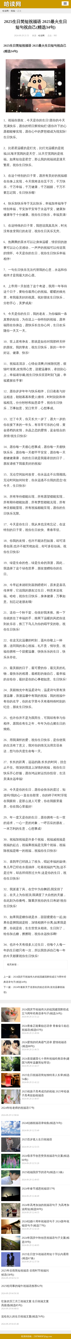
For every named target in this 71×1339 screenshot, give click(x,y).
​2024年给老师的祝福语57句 (17, 1107)
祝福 (13, 11)
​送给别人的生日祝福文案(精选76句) (22, 1316)
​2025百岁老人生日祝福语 (37, 1139)
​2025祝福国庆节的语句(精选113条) (42, 1172)
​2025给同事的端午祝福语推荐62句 (22, 1286)
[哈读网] (12, 7)
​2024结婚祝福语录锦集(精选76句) (42, 1123)
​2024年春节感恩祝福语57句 (38, 1188)
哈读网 (5, 11)
